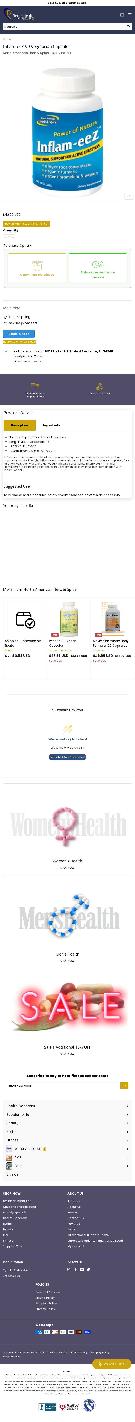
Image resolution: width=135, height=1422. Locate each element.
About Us (74, 1207)
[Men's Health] (67, 915)
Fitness (8, 1241)
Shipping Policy (46, 1303)
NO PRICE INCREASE (17, 1201)
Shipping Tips (12, 1246)
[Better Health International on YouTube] (82, 1269)
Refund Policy (45, 1298)
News (71, 1229)
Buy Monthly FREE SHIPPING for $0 (26, 223)
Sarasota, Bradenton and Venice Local (95, 1241)
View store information (28, 361)
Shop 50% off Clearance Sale (67, 3)
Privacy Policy (45, 1309)
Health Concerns (15, 1218)
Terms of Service (47, 1292)
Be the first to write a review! (67, 757)
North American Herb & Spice (26, 53)
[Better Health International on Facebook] (76, 1269)
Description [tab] (19, 425)
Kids (6, 1235)
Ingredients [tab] (51, 425)
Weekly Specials (14, 1212)
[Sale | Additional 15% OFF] (67, 1008)
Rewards (74, 1224)
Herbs (7, 1224)
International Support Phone (88, 1235)
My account (76, 1246)
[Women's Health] (67, 822)
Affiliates (74, 1201)
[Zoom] (129, 196)
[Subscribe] (124, 1085)
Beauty (8, 1229)
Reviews (73, 1212)
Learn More (11, 308)
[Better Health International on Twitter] (88, 1269)
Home (7, 39)
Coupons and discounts (20, 1207)
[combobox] (67, 26)
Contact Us (76, 1218)
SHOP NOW (67, 867)
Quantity (10, 230)
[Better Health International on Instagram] (69, 1269)
